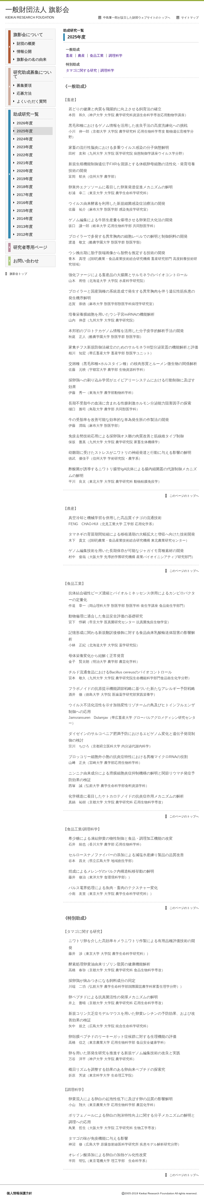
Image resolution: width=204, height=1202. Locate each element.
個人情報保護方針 (19, 1193)
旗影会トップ (18, 273)
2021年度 (25, 163)
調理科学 (115, 55)
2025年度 (25, 131)
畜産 (69, 55)
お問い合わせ (26, 261)
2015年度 (25, 210)
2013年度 (25, 226)
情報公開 (24, 51)
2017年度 (25, 195)
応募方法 (24, 93)
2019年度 (25, 179)
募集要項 (24, 85)
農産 (81, 55)
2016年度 (25, 202)
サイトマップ (190, 17)
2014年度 (25, 218)
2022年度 (25, 155)
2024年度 (25, 139)
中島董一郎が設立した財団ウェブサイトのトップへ (136, 17)
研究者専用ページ (30, 247)
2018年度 (25, 187)
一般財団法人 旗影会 (37, 9)
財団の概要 (26, 43)
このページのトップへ (184, 495)
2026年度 (25, 123)
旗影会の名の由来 (31, 59)
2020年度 (25, 171)
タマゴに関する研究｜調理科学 (90, 70)
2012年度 (25, 234)
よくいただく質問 (31, 101)
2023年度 (25, 147)
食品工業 (97, 55)
